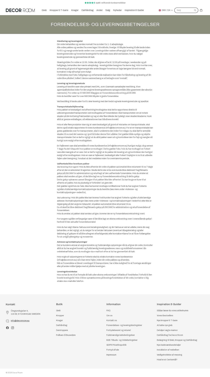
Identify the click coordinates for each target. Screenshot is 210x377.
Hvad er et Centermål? (167, 360)
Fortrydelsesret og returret (118, 330)
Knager (59, 320)
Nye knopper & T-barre (167, 320)
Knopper (60, 315)
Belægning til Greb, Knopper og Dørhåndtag (177, 340)
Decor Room (17, 373)
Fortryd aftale (112, 350)
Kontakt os (111, 320)
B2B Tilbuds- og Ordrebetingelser (121, 340)
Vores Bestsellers (165, 315)
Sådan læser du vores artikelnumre (172, 311)
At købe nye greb (164, 325)
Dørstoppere (62, 330)
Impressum (111, 355)
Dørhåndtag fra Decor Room (170, 335)
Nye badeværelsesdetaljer (169, 345)
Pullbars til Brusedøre (66, 335)
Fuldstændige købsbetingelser (120, 335)
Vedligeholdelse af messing (169, 355)
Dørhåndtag (61, 325)
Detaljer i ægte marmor (167, 330)
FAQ (108, 311)
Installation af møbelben (168, 350)
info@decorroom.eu (20, 321)
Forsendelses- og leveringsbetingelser (124, 325)
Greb (58, 311)
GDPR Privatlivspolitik (116, 345)
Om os (109, 315)
